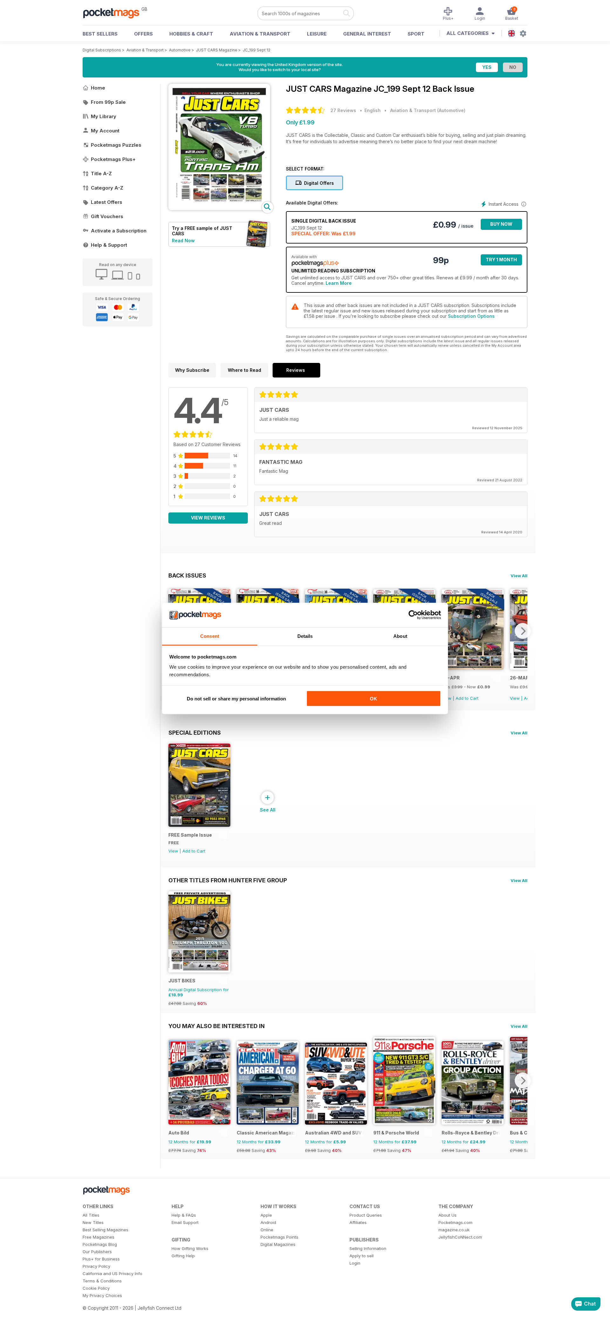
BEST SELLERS (100, 34)
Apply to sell (361, 1255)
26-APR (451, 677)
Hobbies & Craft (191, 34)
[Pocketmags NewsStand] (114, 12)
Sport (416, 34)
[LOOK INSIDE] (219, 208)
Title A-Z (101, 173)
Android (268, 1222)
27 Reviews (343, 110)
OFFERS (143, 34)
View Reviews (208, 517)
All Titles (91, 1215)
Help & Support (109, 245)
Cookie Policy (96, 1288)
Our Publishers (97, 1251)
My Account (105, 131)
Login (354, 1263)
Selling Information (367, 1248)
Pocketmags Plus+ (113, 159)
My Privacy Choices (102, 1295)
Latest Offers (106, 202)
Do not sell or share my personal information (236, 698)
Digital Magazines (278, 1244)
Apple (266, 1215)
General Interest (367, 34)
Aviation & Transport (260, 34)
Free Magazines (98, 1237)
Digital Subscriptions (102, 50)
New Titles (93, 1222)
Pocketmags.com (455, 1222)
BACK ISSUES (187, 575)
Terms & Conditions (102, 1280)
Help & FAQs (184, 1215)
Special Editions (194, 732)
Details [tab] (305, 635)
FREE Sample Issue (190, 835)
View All (519, 575)
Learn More (339, 283)
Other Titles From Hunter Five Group (227, 880)
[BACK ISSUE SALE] (473, 668)
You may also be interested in (216, 1026)
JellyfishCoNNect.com (460, 1237)
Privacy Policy (96, 1266)
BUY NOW (501, 224)
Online (267, 1229)
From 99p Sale (108, 102)
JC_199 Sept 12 (256, 50)
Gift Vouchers (107, 216)
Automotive (180, 50)
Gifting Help (183, 1255)
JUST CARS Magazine (216, 50)
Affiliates (358, 1222)
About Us (447, 1215)
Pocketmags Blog (100, 1244)
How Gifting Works (190, 1248)
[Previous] (173, 1080)
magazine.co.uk (454, 1229)
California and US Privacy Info (112, 1273)
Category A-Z (107, 188)
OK (373, 698)
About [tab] (400, 635)
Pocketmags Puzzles (116, 145)
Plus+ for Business (101, 1258)
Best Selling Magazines (105, 1229)
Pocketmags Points (279, 1237)
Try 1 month (501, 259)
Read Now (183, 240)
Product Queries (365, 1215)
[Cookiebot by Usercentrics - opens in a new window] (413, 615)
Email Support (185, 1222)
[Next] (523, 631)
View (515, 698)
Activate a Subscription (118, 231)
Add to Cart (467, 698)
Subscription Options (471, 316)
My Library (103, 116)
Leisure (317, 34)
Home (98, 88)
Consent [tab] (209, 635)
